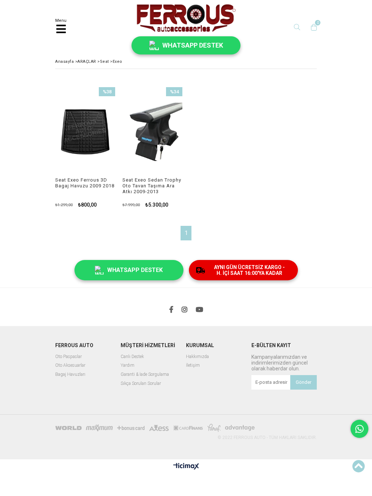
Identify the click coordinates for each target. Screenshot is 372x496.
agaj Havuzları (71, 374)
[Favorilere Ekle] (85, 147)
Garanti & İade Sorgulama (145, 374)
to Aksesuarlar (71, 365)
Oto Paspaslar (68, 356)
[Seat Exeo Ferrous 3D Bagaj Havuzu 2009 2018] (85, 132)
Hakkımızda (197, 356)
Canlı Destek (132, 356)
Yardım (127, 365)
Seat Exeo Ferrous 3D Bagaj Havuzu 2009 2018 (84, 182)
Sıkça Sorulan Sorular (141, 383)
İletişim (193, 365)
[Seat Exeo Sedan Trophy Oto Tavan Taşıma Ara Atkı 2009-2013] (152, 132)
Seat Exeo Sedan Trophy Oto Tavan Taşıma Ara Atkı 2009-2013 (151, 185)
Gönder (303, 382)
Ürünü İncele (96, 147)
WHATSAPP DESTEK (192, 45)
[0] (312, 27)
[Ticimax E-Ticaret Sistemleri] (186, 466)
